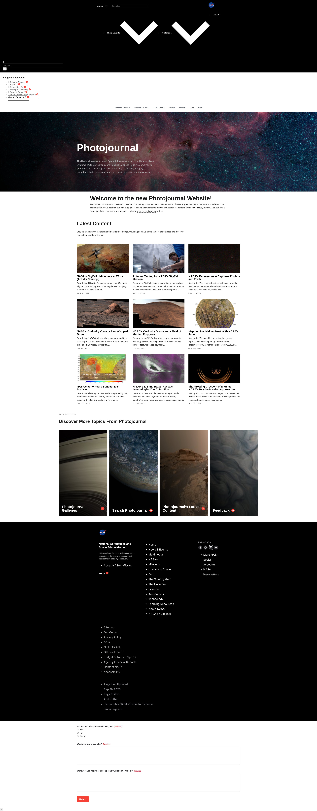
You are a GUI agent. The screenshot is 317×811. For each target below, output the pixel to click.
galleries (131, 207)
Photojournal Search (141, 107)
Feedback (182, 107)
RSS (192, 107)
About (200, 107)
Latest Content (159, 107)
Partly (82, 736)
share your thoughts (146, 211)
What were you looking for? (93, 744)
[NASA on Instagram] (206, 548)
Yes (81, 730)
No (81, 733)
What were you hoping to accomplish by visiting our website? (109, 771)
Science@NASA (143, 204)
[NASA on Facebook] (200, 548)
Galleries (172, 107)
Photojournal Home (122, 107)
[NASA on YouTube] (216, 548)
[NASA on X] (211, 548)
